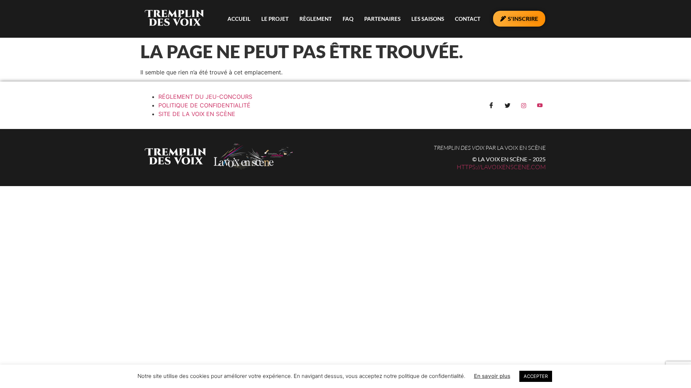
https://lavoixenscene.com (501, 167)
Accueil (238, 18)
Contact (467, 18)
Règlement (315, 18)
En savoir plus (492, 376)
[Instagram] (523, 105)
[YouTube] (539, 105)
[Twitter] (507, 105)
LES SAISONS (427, 18)
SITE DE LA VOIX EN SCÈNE (196, 113)
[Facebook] (491, 105)
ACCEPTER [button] (536, 376)
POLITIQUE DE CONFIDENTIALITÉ (204, 105)
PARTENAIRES (382, 18)
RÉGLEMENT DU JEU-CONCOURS (205, 96)
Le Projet (275, 18)
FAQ (348, 18)
